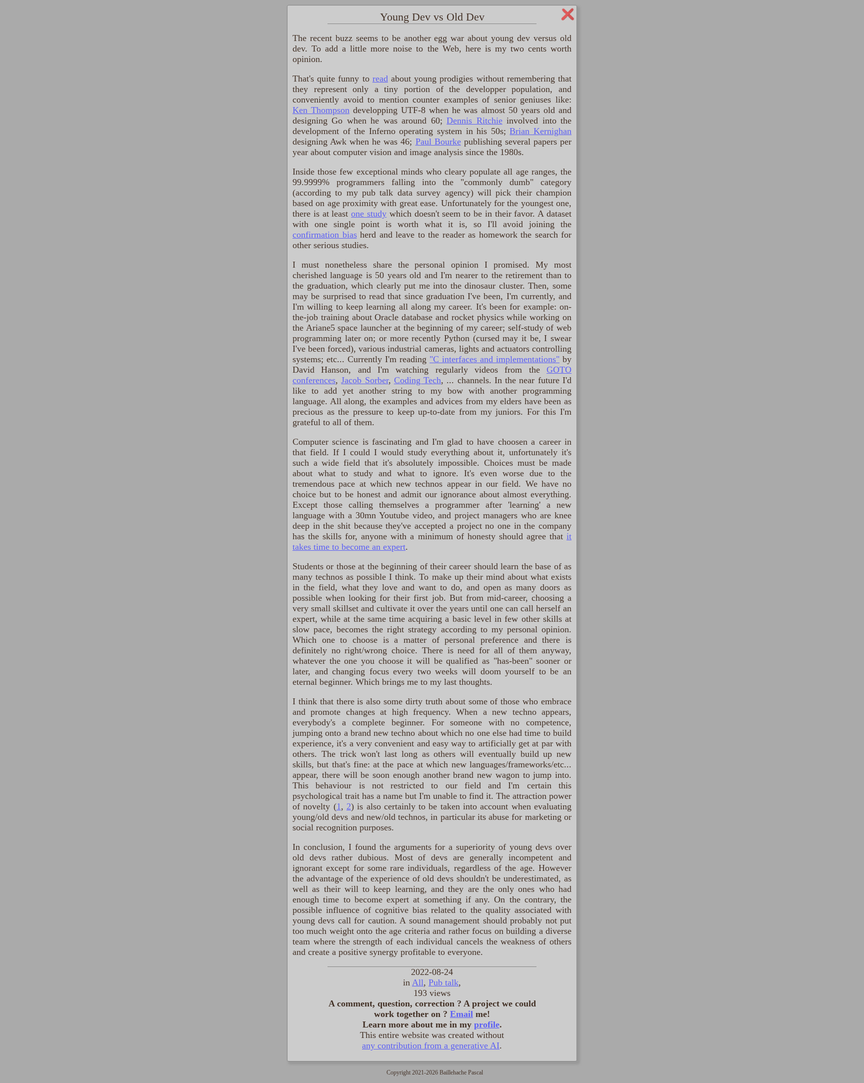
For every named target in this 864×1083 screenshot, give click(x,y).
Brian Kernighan (541, 131)
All (418, 982)
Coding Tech (417, 380)
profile (487, 1024)
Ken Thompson (321, 110)
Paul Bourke (438, 142)
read (380, 79)
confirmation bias (324, 235)
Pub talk (443, 982)
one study (368, 214)
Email (461, 1014)
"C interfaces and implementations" (495, 359)
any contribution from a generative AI (431, 1045)
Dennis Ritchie (474, 121)
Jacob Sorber (364, 380)
